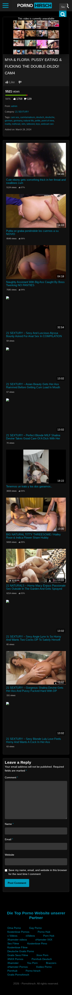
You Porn (32, 962)
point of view (48, 120)
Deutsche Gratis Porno (20, 951)
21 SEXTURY (22, 111)
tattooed (31, 124)
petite (37, 120)
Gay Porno (35, 927)
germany (18, 120)
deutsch (40, 117)
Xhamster (13, 962)
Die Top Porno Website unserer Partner (36, 915)
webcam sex (47, 124)
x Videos (12, 935)
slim (23, 124)
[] (62, 14)
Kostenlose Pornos (18, 931)
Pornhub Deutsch (42, 959)
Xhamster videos (17, 939)
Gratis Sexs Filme (17, 955)
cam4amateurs (27, 117)
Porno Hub (44, 931)
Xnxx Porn (42, 955)
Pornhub (12, 970)
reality (8, 124)
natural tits (28, 120)
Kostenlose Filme (17, 947)
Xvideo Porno (44, 966)
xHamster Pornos (17, 966)
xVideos (30, 935)
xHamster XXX (43, 939)
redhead (16, 124)
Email (9, 839)
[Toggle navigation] (5, 5)
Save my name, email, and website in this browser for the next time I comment (37, 872)
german (9, 120)
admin (14, 106)
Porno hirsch (33, 970)
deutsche (49, 117)
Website (9, 854)
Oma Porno (14, 927)
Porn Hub (48, 935)
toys (38, 124)
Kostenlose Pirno (37, 943)
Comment (11, 777)
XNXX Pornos (15, 959)
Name (9, 823)
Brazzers (51, 962)
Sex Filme (13, 943)
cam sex (15, 117)
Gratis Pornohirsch (18, 974)
